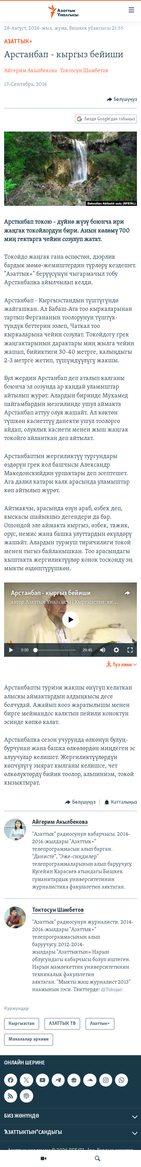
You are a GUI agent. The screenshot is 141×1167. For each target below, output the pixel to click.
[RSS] (10, 1095)
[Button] (122, 99)
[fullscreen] (130, 650)
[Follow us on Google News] (73, 1080)
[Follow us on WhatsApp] (121, 1080)
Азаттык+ (18, 42)
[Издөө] (97, 1158)
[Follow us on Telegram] (58, 1080)
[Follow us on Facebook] (10, 1080)
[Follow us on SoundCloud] (89, 1080)
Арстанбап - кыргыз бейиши (51, 593)
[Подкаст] (26, 1095)
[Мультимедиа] (43, 1158)
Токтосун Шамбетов (84, 71)
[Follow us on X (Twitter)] (26, 1080)
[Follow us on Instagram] (105, 1080)
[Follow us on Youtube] (42, 1080)
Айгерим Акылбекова (30, 71)
